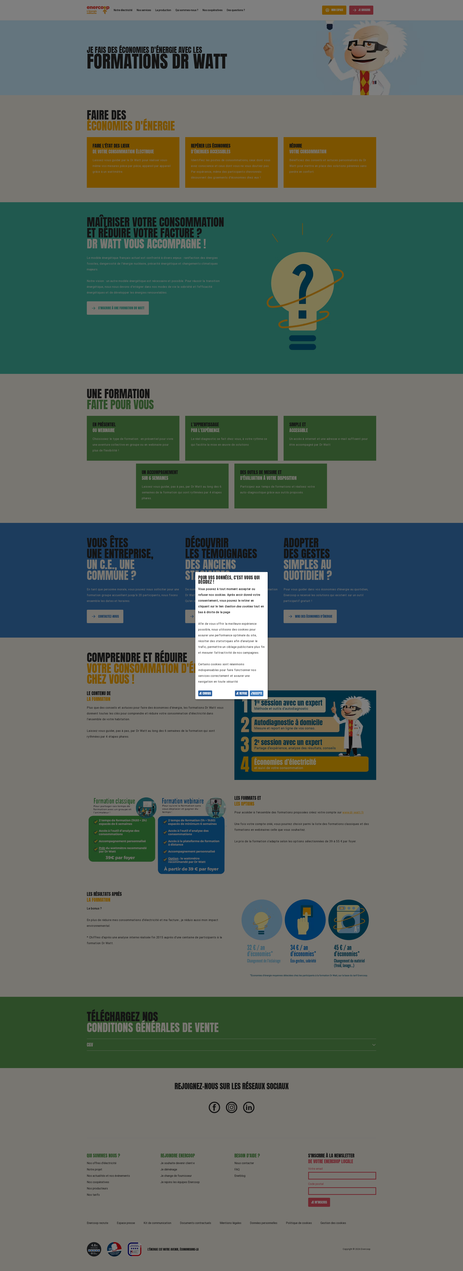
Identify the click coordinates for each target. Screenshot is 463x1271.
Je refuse (241, 693)
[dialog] (231, 635)
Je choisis (205, 693)
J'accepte (256, 693)
